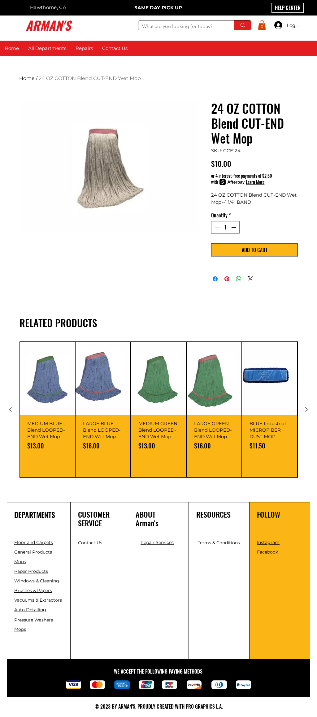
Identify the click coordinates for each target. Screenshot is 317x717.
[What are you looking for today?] (242, 25)
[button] (262, 25)
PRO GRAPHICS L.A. (204, 706)
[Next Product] (306, 409)
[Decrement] (216, 227)
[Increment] (234, 227)
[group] (158, 409)
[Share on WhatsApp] (238, 279)
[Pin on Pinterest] (227, 279)
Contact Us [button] (90, 543)
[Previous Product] (10, 409)
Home (27, 78)
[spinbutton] (225, 227)
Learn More (255, 182)
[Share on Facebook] (215, 279)
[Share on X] (250, 279)
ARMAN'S (48, 25)
